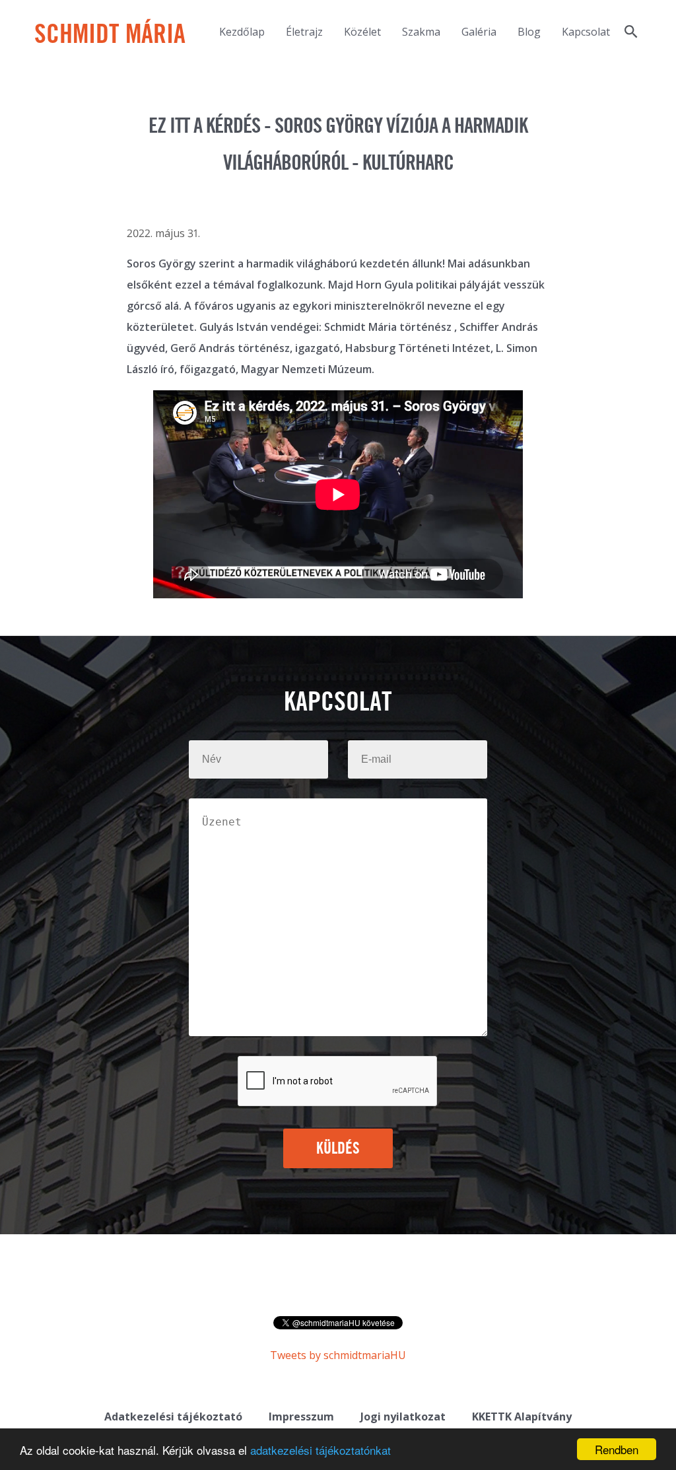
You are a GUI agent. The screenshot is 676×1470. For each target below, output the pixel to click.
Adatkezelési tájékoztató (173, 1416)
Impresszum (301, 1416)
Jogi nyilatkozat (403, 1416)
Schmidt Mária (110, 35)
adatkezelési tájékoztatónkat (320, 1450)
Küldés (338, 1149)
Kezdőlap (242, 31)
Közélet (362, 31)
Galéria (478, 31)
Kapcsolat (586, 31)
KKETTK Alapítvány (522, 1416)
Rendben (616, 1449)
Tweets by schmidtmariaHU (338, 1355)
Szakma (421, 31)
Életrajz (304, 31)
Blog (529, 31)
